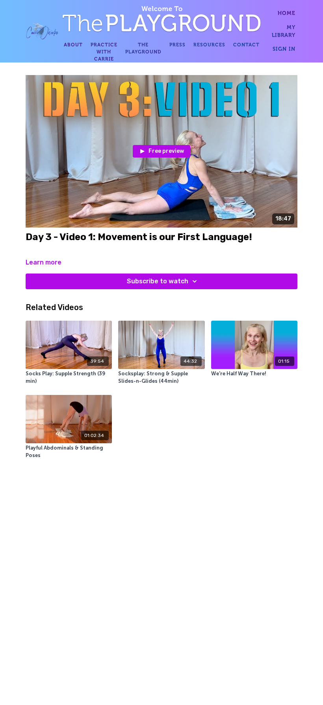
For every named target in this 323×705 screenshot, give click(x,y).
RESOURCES (209, 45)
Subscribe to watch (157, 281)
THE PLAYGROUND (143, 48)
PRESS (177, 45)
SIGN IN (284, 49)
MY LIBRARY (283, 31)
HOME (286, 13)
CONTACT (246, 45)
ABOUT (73, 45)
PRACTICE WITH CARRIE (104, 52)
